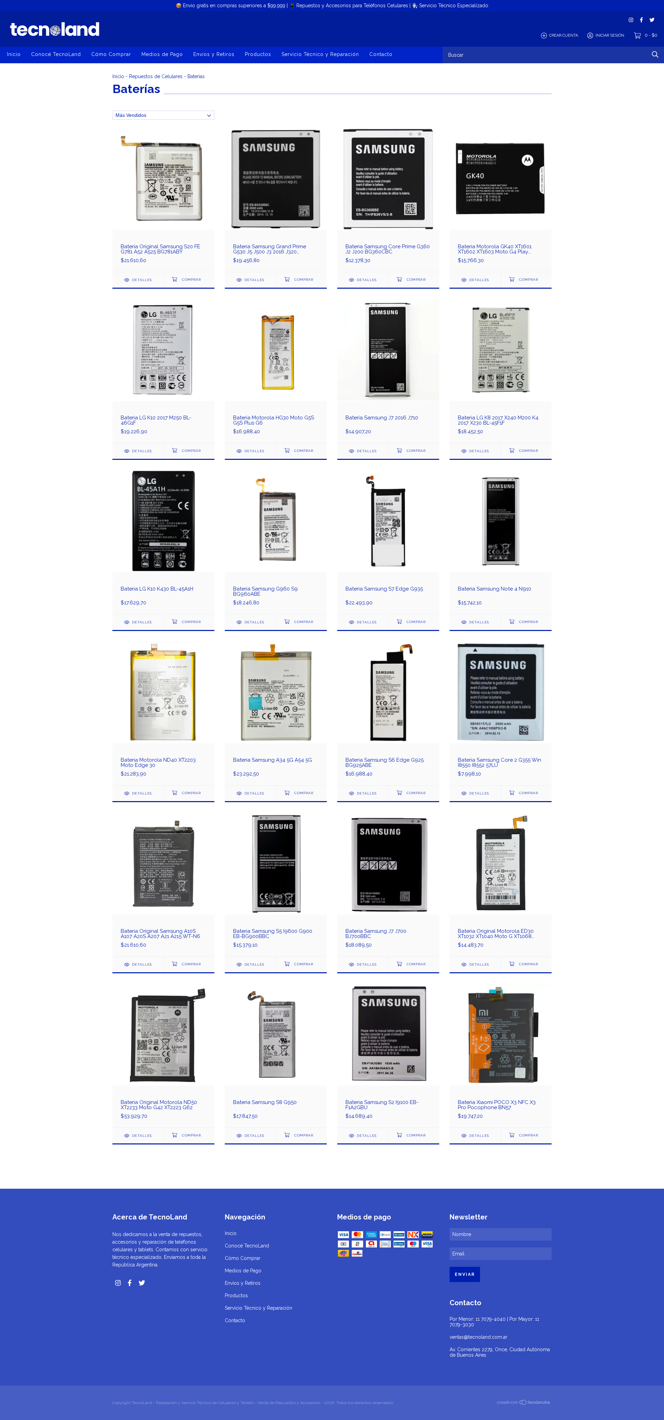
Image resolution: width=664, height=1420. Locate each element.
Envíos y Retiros (213, 54)
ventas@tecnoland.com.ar (478, 1337)
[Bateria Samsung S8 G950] (276, 1055)
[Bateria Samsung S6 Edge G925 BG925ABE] (388, 713)
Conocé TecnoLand (56, 54)
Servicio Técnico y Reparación (320, 54)
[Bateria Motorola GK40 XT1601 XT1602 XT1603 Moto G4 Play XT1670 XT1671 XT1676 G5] (501, 199)
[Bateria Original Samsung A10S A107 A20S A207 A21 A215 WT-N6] (163, 884)
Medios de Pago (162, 54)
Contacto (381, 54)
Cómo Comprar (111, 54)
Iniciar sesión (610, 35)
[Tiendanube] (524, 1403)
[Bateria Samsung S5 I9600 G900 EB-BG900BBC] (276, 884)
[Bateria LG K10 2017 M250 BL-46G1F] (163, 371)
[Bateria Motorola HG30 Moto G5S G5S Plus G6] (276, 371)
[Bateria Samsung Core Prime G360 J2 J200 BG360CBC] (388, 199)
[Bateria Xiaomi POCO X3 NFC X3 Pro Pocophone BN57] (501, 1055)
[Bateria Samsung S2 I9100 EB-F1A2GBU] (388, 1055)
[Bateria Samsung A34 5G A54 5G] (276, 713)
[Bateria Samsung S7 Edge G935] (388, 542)
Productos (258, 54)
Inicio (14, 54)
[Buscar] (655, 54)
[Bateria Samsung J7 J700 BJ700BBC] (388, 884)
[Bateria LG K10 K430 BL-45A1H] (163, 542)
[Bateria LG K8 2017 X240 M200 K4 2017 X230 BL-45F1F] (501, 371)
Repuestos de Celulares (156, 76)
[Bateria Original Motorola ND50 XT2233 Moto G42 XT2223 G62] (163, 1055)
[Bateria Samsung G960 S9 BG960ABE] (276, 542)
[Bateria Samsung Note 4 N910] (501, 542)
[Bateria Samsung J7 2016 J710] (388, 371)
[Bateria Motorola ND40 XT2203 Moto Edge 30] (163, 713)
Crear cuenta (563, 35)
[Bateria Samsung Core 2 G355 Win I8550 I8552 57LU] (501, 713)
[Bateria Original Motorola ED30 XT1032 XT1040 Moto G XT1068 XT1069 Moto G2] (501, 884)
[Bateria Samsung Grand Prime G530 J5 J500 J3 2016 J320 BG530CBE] (276, 199)
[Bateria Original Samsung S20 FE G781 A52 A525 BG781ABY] (163, 199)
